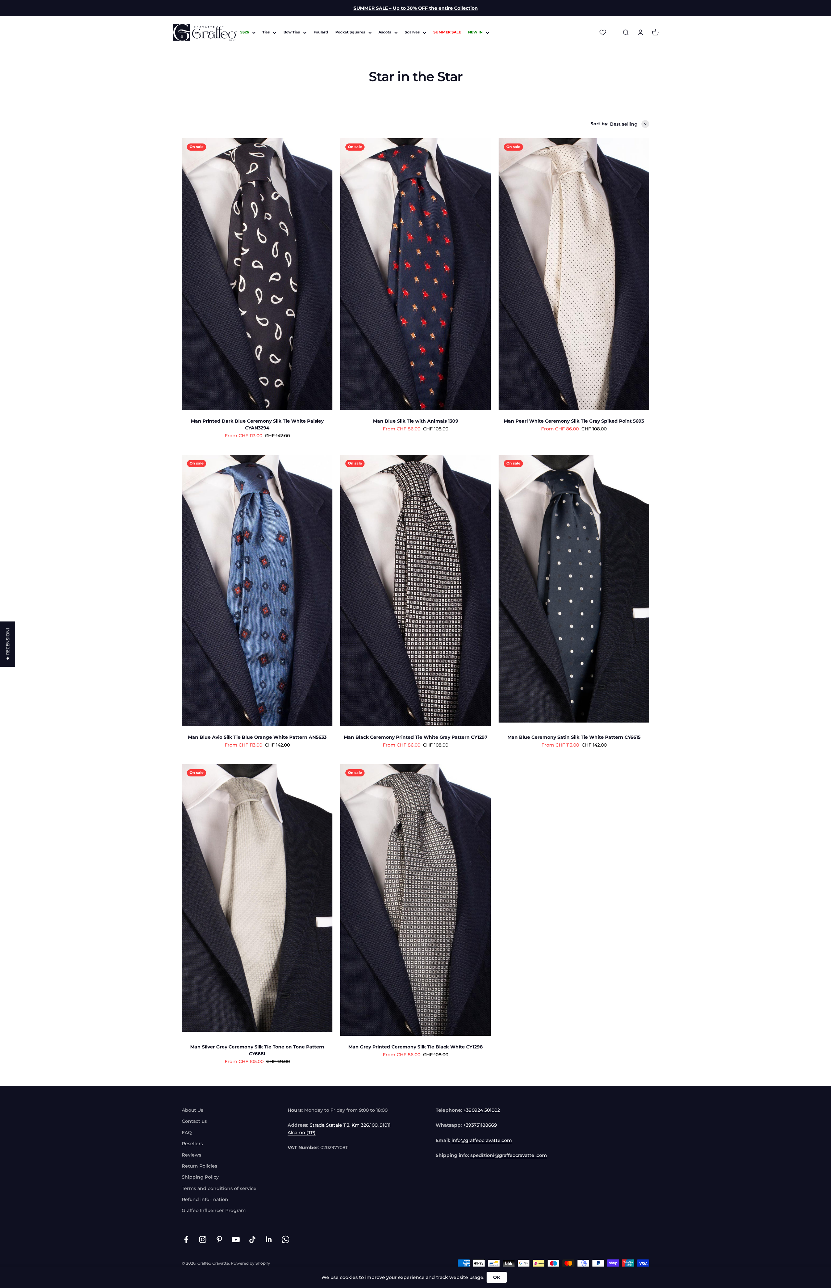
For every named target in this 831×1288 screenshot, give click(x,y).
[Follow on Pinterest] (219, 1239)
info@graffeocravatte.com (482, 1140)
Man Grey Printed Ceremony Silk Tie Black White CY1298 (415, 1047)
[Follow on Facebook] (186, 1239)
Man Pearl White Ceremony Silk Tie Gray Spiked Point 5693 (574, 421)
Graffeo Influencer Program (214, 1210)
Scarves (412, 32)
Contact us (194, 1121)
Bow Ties (291, 32)
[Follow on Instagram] (202, 1239)
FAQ (187, 1132)
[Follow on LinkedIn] (269, 1239)
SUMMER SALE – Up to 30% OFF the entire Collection (415, 8)
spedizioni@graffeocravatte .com (508, 1155)
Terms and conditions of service (219, 1188)
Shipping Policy (200, 1177)
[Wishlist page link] (603, 32)
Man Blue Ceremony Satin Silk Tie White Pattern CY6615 (573, 737)
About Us (192, 1110)
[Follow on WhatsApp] (285, 1239)
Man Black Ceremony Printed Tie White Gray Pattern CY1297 (416, 737)
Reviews (191, 1155)
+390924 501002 (482, 1110)
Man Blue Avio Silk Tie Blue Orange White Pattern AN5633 (257, 737)
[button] (7, 644)
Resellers (192, 1143)
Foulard (321, 32)
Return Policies (199, 1166)
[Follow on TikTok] (252, 1239)
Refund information (205, 1199)
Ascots (384, 32)
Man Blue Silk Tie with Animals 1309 (415, 421)
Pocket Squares (350, 32)
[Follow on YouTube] (235, 1239)
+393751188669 (480, 1125)
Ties (266, 32)
